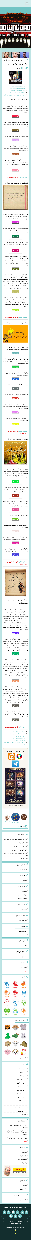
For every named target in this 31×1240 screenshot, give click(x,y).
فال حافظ (24, 1152)
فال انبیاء (24, 880)
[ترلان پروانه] (15, 55)
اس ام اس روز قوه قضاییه (19, 731)
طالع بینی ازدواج (23, 920)
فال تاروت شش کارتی (21, 1093)
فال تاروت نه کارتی (22, 1097)
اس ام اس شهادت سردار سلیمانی (17, 733)
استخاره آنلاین (23, 869)
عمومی (19, 826)
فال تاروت (24, 1114)
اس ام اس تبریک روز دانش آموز (17, 740)
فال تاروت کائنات (23, 1076)
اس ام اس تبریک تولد (20, 736)
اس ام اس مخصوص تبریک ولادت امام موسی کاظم (15, 839)
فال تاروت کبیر (23, 1072)
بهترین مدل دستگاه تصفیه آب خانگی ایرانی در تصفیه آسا (16, 1126)
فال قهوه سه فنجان (22, 895)
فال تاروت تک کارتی (22, 1079)
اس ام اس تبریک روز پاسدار (20, 846)
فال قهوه (24, 891)
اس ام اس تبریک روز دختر (19, 738)
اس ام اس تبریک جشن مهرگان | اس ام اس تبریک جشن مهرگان (16, 16)
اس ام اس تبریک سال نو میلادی (19, 850)
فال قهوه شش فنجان (22, 898)
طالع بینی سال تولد (22, 1058)
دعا (26, 934)
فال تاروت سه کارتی (22, 1083)
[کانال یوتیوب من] (15, 1216)
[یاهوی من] (26, 1212)
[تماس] (9, 1212)
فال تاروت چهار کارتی (22, 1086)
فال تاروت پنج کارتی (22, 1090)
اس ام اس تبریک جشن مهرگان (18, 86)
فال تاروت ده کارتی (22, 1100)
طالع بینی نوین (23, 1189)
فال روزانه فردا (23, 1200)
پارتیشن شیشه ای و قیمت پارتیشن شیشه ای (17, 1138)
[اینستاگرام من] (13, 1212)
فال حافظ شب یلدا (22, 1159)
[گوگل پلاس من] (20, 1216)
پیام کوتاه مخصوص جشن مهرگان (17, 92)
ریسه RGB (24, 967)
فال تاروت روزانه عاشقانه (21, 1107)
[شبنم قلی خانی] (6, 55)
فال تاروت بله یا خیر (22, 1111)
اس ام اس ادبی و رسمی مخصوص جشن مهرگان (14, 95)
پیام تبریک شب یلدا (22, 1163)
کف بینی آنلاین (23, 909)
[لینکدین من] (11, 1216)
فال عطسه (24, 1185)
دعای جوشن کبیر (23, 931)
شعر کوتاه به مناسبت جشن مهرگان (17, 88)
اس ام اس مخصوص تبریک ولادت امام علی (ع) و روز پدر (16, 854)
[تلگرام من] (22, 1212)
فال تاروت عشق (23, 1104)
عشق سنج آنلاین (23, 956)
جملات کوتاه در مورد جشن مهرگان (17, 90)
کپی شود (15, 116)
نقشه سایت (9, 1227)
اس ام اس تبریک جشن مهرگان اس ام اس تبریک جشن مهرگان (16, 61)
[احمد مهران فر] (24, 55)
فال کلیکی (24, 945)
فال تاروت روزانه (23, 1068)
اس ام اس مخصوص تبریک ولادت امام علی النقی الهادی (14, 743)
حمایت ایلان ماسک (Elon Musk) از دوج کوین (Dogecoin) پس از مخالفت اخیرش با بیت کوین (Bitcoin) (17, 1132)
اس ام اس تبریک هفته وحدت (20, 843)
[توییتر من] (4, 1212)
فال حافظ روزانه (23, 1156)
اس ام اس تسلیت (23, 858)
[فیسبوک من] (17, 1212)
